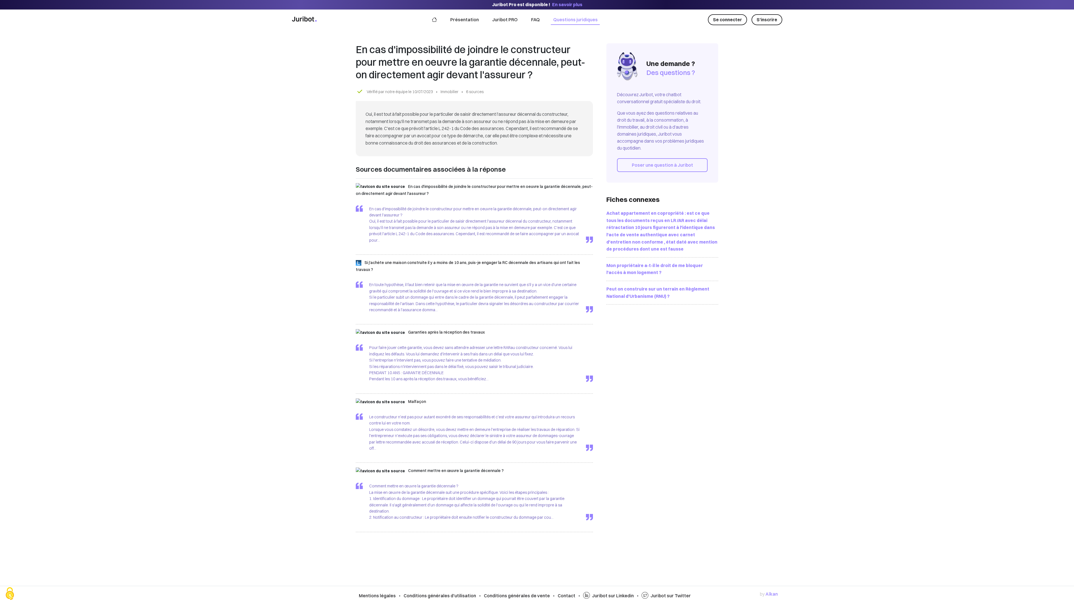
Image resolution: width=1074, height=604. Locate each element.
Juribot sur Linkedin (613, 595)
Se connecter (727, 19)
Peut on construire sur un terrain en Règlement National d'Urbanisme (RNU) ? (657, 292)
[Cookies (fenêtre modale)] (10, 594)
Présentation (464, 19)
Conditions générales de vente (517, 595)
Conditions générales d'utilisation (440, 595)
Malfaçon (417, 401)
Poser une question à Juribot (662, 165)
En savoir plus (567, 4)
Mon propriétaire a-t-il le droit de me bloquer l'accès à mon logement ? (654, 269)
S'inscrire (767, 19)
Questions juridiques (575, 19)
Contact (566, 595)
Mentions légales (377, 595)
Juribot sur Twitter (671, 595)
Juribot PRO (505, 19)
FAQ (535, 19)
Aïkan (772, 594)
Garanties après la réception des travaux (446, 332)
